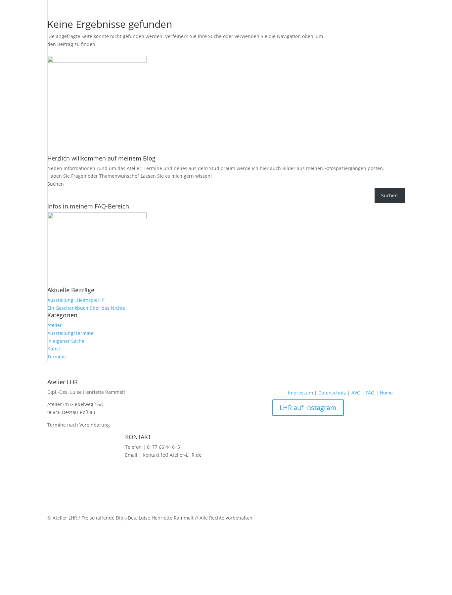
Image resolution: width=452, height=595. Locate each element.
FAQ (370, 392)
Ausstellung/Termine (70, 333)
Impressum (300, 392)
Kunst (53, 348)
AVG (355, 392)
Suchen (55, 184)
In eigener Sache (65, 341)
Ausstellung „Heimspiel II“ (76, 300)
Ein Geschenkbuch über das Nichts (86, 308)
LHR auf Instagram (308, 407)
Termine (56, 356)
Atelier (54, 325)
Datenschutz (332, 392)
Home (386, 392)
